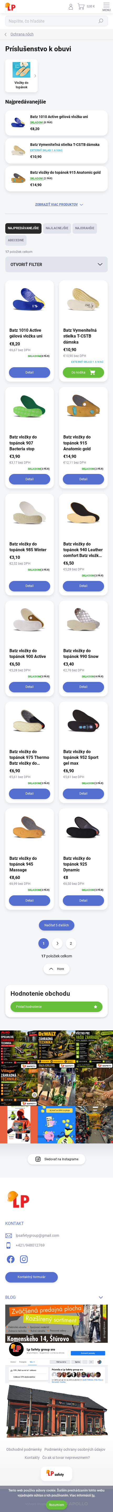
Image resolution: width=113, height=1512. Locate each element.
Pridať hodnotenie (29, 1007)
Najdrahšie (84, 228)
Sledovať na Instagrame (61, 1159)
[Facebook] (9, 1258)
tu (93, 1495)
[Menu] (106, 6)
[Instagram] (23, 1258)
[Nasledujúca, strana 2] (57, 943)
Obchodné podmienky (24, 1449)
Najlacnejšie (57, 228)
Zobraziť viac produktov (56, 204)
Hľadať (101, 21)
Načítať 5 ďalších (56, 925)
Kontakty (32, 1457)
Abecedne (16, 240)
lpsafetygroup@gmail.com (37, 1235)
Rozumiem (56, 1505)
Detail (29, 372)
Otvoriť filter (26, 264)
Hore (60, 969)
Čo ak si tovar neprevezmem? (66, 1457)
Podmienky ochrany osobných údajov (74, 1449)
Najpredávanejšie (23, 228)
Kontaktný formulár (31, 1277)
